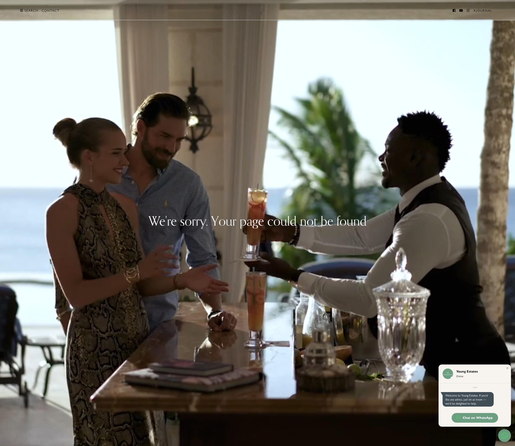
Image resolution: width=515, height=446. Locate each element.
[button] (507, 368)
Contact (50, 10)
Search (30, 10)
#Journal (482, 10)
